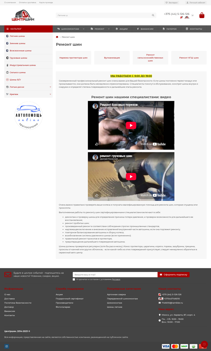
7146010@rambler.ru (172, 303)
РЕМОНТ (99, 29)
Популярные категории (124, 288)
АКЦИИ (124, 29)
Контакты (9, 315)
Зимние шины (17, 43)
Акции (59, 294)
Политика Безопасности (17, 303)
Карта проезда (46, 2)
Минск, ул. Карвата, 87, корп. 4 (178, 315)
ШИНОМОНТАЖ (70, 29)
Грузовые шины (18, 58)
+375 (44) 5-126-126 (176, 13)
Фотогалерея (63, 307)
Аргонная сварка (116, 294)
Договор (9, 307)
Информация (13, 288)
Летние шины (17, 36)
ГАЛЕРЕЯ (172, 29)
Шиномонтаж (114, 303)
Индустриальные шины (23, 65)
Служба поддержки (70, 288)
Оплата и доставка (27, 2)
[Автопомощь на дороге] (28, 116)
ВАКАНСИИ (147, 29)
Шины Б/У (15, 79)
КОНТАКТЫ (196, 29)
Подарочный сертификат (70, 298)
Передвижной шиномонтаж (122, 298)
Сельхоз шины (18, 72)
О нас (7, 294)
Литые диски (17, 87)
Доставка (9, 298)
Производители (64, 303)
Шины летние (114, 307)
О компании (10, 2)
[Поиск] (153, 15)
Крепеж (14, 94)
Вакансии (9, 311)
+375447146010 (172, 298)
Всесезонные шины (21, 50)
